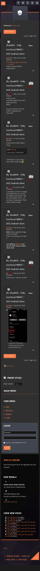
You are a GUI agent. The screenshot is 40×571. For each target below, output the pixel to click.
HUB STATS (11, 560)
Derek (14, 26)
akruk (18, 26)
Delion (10, 58)
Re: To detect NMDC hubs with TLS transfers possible (20, 523)
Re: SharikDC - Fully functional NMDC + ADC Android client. (15, 85)
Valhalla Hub (11, 521)
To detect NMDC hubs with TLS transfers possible (19, 535)
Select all (13, 149)
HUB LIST (26, 556)
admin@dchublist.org (10, 502)
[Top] (33, 71)
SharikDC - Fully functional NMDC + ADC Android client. (15, 49)
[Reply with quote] (9, 42)
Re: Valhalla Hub (12, 517)
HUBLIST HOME (13, 556)
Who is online (12, 460)
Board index (9, 366)
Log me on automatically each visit (15, 443)
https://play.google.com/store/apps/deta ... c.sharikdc (18, 63)
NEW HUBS (22, 560)
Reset (5, 548)
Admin (10, 94)
